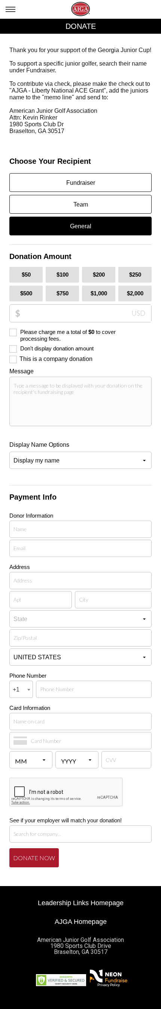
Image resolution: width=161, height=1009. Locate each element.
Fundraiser (80, 183)
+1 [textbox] (16, 689)
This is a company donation (55, 359)
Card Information (29, 708)
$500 (26, 293)
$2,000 (135, 293)
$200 (99, 274)
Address (19, 567)
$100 (63, 274)
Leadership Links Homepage (81, 903)
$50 (26, 274)
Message (21, 371)
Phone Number (27, 675)
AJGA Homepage (81, 921)
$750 (63, 293)
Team (80, 204)
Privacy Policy (108, 985)
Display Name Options (39, 445)
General (80, 226)
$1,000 (99, 293)
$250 (135, 274)
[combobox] (21, 689)
